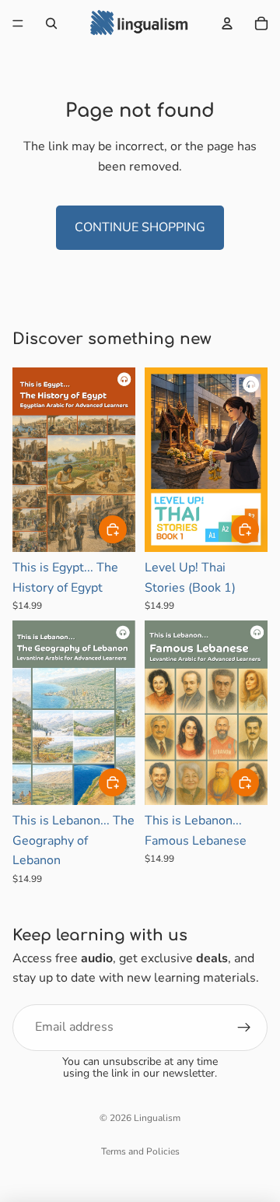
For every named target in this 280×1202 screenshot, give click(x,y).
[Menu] (18, 23)
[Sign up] (244, 1027)
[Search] (51, 23)
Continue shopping (140, 227)
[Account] (227, 23)
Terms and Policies (140, 1151)
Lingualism (157, 1118)
